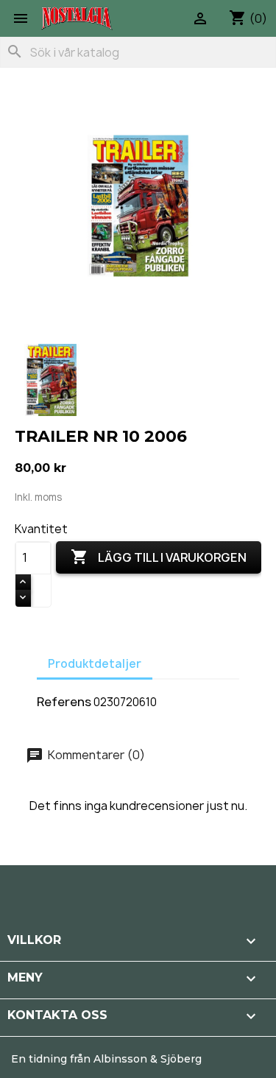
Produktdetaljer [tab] (94, 664)
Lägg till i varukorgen (159, 557)
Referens (64, 701)
